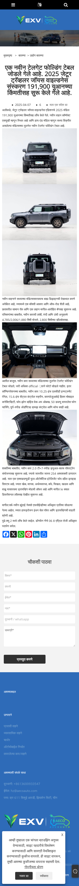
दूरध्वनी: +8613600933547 (22, 784)
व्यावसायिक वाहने (13, 733)
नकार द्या (23, 876)
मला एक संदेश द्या (58, 105)
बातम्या (22, 55)
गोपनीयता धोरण (33, 867)
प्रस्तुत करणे (24, 659)
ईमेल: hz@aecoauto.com (20, 791)
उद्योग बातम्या (36, 55)
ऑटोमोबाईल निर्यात (14, 747)
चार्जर (7, 740)
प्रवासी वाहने (11, 726)
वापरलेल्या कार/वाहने (15, 754)
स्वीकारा (44, 876)
